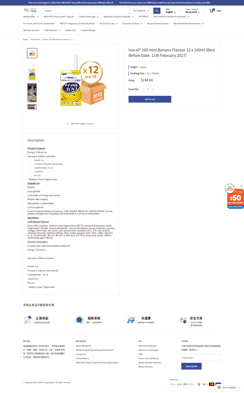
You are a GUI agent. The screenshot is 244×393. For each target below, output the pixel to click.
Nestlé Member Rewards (150, 362)
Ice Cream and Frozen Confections (39, 23)
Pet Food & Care (107, 23)
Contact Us (81, 354)
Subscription (191, 366)
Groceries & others (130, 23)
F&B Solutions (50, 30)
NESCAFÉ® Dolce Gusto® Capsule (59, 16)
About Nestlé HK (83, 345)
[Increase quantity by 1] (152, 89)
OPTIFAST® (144, 16)
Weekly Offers (29, 16)
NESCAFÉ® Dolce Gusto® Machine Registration (97, 362)
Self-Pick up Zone (31, 30)
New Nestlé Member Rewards (187, 23)
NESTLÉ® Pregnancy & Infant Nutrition (77, 23)
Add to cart (150, 99)
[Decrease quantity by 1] (143, 89)
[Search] (156, 11)
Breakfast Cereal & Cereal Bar (117, 16)
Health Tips (70, 30)
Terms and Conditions (149, 358)
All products (35, 39)
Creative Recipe (88, 30)
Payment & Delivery (147, 345)
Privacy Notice (82, 358)
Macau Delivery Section (158, 23)
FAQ (140, 354)
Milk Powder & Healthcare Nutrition (169, 16)
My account (191, 12)
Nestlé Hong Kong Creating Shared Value (95, 350)
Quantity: (133, 89)
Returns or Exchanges (149, 350)
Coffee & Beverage (87, 16)
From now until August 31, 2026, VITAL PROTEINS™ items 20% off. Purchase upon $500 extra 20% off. (67, 2)
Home (25, 39)
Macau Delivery (145, 366)
